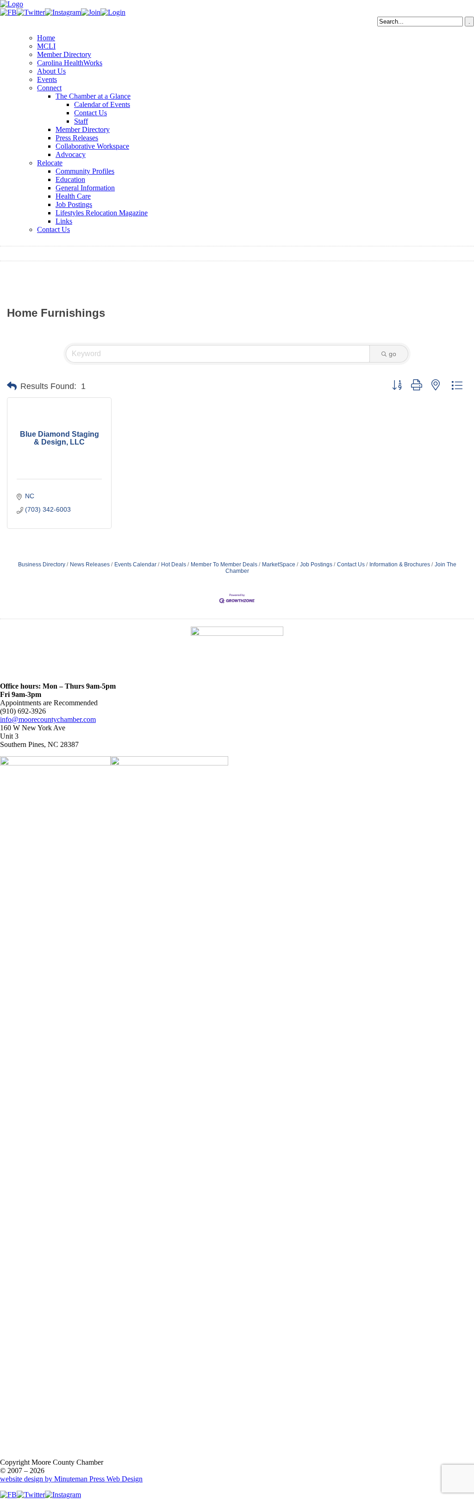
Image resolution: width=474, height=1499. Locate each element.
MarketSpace (278, 564)
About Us (51, 71)
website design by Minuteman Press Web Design (71, 1479)
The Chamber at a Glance (93, 96)
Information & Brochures (399, 564)
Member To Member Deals (224, 564)
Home (46, 38)
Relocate (49, 163)
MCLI (46, 46)
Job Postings (74, 204)
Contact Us (90, 113)
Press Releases (77, 138)
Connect (49, 88)
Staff (81, 121)
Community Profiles (85, 171)
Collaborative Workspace (92, 146)
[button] (12, 386)
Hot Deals (173, 564)
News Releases (90, 564)
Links (64, 221)
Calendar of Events (102, 104)
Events (47, 79)
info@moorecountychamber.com (48, 719)
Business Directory (41, 564)
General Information (85, 188)
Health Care (73, 196)
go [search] (392, 354)
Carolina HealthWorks (69, 63)
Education (70, 179)
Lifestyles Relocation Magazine (102, 213)
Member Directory (64, 54)
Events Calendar (135, 564)
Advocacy (71, 154)
